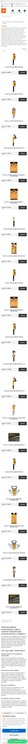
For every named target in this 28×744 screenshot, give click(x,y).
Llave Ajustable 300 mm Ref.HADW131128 (14, 364)
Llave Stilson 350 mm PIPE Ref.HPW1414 (14, 391)
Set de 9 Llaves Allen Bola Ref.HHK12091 (14, 256)
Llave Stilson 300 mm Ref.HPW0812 (14, 94)
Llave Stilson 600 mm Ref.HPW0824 (14, 283)
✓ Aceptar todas (14, 731)
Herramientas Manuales (18, 21)
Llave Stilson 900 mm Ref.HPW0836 (14, 67)
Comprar (23, 72)
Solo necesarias (14, 735)
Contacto (12, 12)
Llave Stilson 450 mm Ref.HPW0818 (14, 472)
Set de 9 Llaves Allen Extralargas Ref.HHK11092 (14, 526)
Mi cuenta (19, 12)
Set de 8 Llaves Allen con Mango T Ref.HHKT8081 (14, 310)
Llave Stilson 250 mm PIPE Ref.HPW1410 (14, 148)
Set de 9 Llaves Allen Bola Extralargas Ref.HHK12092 (14, 418)
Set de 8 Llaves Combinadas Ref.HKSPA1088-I (14, 499)
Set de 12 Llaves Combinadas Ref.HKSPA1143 (14, 607)
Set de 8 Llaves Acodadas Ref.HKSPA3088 (14, 553)
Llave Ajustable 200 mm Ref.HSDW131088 (14, 229)
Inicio (3, 21)
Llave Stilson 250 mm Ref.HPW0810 (14, 337)
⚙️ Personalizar (14, 739)
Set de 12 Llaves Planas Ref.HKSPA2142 (14, 445)
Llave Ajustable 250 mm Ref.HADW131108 (14, 580)
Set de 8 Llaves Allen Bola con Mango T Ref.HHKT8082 (14, 175)
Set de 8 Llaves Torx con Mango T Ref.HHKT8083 (14, 202)
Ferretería (8, 21)
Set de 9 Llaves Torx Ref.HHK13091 (14, 121)
